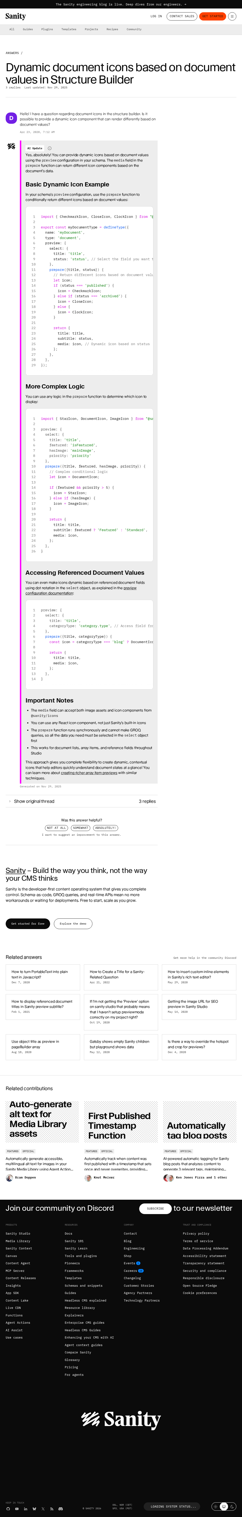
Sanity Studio (18, 1234)
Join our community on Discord (60, 1208)
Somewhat (80, 828)
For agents (74, 1375)
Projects (91, 29)
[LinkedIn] (25, 1508)
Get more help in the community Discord (204, 958)
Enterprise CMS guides (84, 1323)
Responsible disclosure (204, 1278)
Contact (130, 1234)
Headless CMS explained (85, 1300)
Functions (14, 1315)
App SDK (12, 1293)
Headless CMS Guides (83, 1330)
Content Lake (17, 1300)
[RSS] (51, 1508)
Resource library (80, 1308)
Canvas (11, 1256)
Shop (127, 1256)
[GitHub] (8, 1508)
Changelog (132, 1278)
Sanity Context (19, 1248)
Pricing (71, 1367)
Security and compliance (204, 1271)
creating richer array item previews (89, 773)
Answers (12, 53)
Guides (28, 29)
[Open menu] (232, 16)
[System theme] (224, 1506)
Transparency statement (204, 1263)
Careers (130, 1271)
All (11, 29)
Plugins (47, 29)
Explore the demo (73, 923)
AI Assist (14, 1330)
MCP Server (15, 1271)
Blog (127, 1241)
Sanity (16, 870)
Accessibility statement (204, 1256)
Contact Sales (182, 16)
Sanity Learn (76, 1248)
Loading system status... (173, 1507)
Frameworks (74, 1271)
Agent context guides (84, 1345)
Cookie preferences (200, 1293)
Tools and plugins (81, 1256)
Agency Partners (138, 1293)
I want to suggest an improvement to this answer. (81, 835)
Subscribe (155, 1209)
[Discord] (60, 1508)
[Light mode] (216, 1506)
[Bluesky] (34, 1508)
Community (134, 29)
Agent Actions (18, 1323)
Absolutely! (105, 828)
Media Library (18, 1241)
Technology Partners (142, 1300)
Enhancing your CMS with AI (89, 1337)
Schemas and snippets (84, 1286)
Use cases (14, 1337)
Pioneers (72, 1263)
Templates (68, 29)
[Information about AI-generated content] (49, 148)
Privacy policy (196, 1234)
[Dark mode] (232, 1506)
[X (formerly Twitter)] (43, 1508)
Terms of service (198, 1241)
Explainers (74, 1315)
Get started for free (27, 923)
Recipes (112, 29)
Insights (13, 1286)
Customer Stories (139, 1286)
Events (129, 1263)
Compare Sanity (78, 1352)
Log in (156, 16)
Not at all (56, 828)
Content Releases (21, 1278)
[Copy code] (147, 211)
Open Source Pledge (200, 1286)
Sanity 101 (74, 1241)
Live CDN (13, 1308)
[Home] (16, 16)
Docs (68, 1234)
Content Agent (18, 1263)
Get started (212, 16)
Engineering (134, 1248)
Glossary (72, 1360)
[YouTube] (16, 1508)
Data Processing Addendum (205, 1248)
